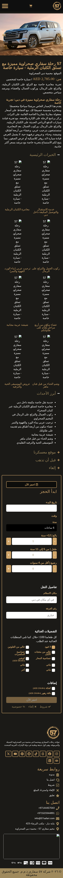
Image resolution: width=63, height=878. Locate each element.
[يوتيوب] (15, 754)
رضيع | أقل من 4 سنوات (43, 563)
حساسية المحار (43, 658)
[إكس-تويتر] (8, 754)
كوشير (19, 659)
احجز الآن (31, 699)
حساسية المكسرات (20, 653)
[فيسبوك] (50, 754)
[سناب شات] (29, 754)
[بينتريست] (22, 754)
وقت (54, 516)
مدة (55, 522)
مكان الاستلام (50, 593)
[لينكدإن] (50, 761)
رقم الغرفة (51, 608)
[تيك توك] (36, 754)
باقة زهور (40, 693)
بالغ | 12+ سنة (49, 535)
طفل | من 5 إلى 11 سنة (43, 549)
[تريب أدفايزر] (57, 761)
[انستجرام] (57, 754)
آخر (23, 670)
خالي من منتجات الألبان (42, 653)
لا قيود (48, 647)
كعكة (42, 688)
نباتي (48, 665)
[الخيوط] (43, 754)
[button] (5, 6)
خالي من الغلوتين (16, 647)
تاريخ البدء (51, 502)
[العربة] (31, 6)
